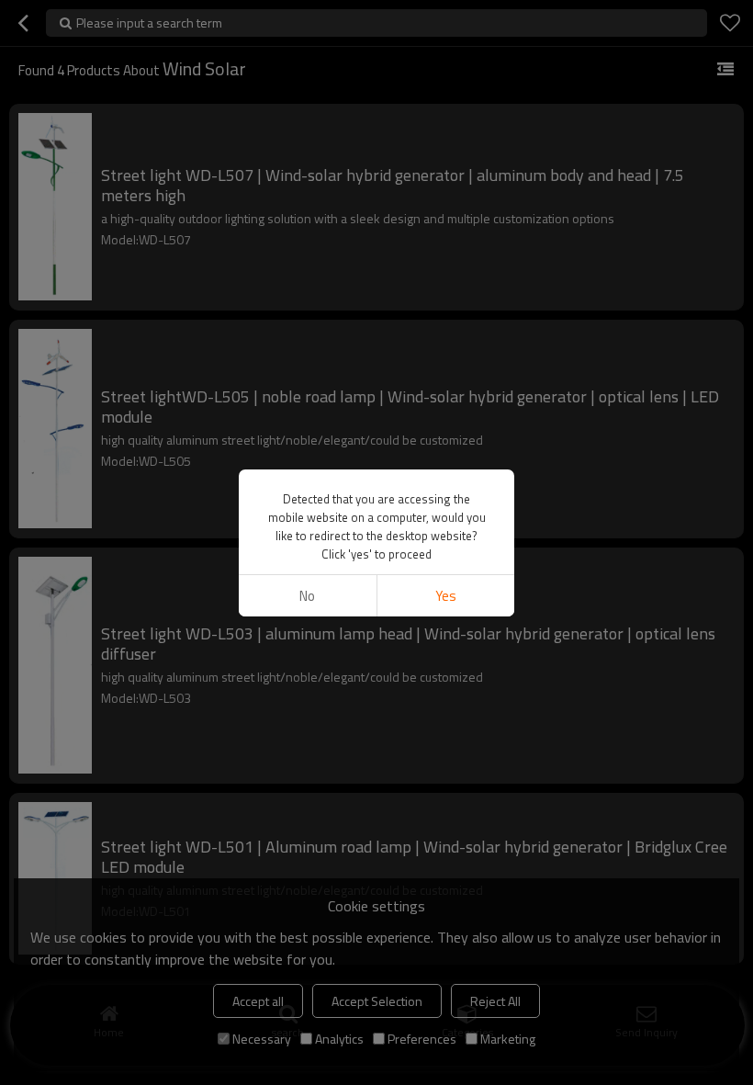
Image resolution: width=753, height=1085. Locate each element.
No (307, 595)
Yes (445, 595)
